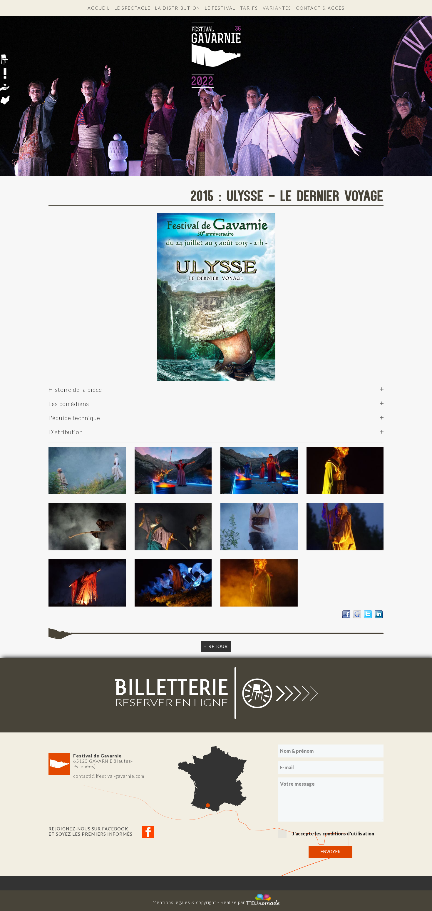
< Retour (216, 646)
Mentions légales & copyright (184, 902)
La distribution (177, 8)
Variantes (277, 8)
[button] (87, 470)
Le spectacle (132, 8)
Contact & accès (320, 8)
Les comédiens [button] (68, 403)
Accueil (99, 8)
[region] (216, 90)
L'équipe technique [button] (74, 417)
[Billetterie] (216, 692)
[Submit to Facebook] (346, 613)
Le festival (220, 8)
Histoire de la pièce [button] (75, 389)
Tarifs (249, 8)
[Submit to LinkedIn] (379, 613)
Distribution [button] (65, 431)
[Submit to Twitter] (368, 613)
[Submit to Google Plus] (357, 613)
